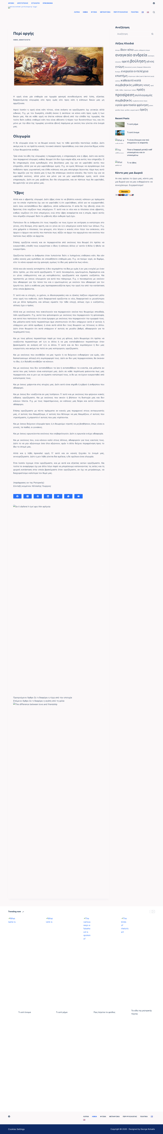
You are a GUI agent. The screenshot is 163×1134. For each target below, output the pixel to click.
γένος (150, 61)
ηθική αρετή (140, 76)
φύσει (151, 105)
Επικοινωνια (48, 3)
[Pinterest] (38, 496)
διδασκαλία (147, 67)
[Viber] (58, 496)
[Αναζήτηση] (154, 12)
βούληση (138, 61)
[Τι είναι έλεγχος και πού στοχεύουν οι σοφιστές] (120, 141)
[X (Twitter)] (27, 496)
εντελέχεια (141, 71)
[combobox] (132, 33)
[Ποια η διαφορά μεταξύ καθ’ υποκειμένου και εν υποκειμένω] (120, 150)
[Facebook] (154, 3)
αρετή (126, 61)
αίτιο (130, 49)
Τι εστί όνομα (133, 132)
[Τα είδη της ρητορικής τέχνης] (125, 1012)
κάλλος (117, 81)
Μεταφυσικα (105, 12)
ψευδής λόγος (119, 110)
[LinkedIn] (48, 496)
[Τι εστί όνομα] (120, 132)
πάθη (117, 90)
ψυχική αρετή (134, 110)
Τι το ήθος (131, 163)
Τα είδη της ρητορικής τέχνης (141, 1012)
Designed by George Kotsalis (142, 1129)
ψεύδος (127, 110)
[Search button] (152, 33)
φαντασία (129, 105)
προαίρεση (124, 95)
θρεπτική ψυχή (149, 76)
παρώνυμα (127, 90)
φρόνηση (143, 105)
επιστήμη (121, 75)
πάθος (121, 90)
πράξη (141, 89)
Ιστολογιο (35, 3)
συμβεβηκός (123, 100)
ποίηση (134, 90)
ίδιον (123, 49)
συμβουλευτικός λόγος (140, 101)
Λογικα (77, 12)
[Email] (78, 496)
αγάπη (136, 50)
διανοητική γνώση (131, 67)
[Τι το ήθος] (120, 163)
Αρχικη (11, 3)
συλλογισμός (143, 95)
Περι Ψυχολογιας (121, 12)
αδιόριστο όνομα (144, 50)
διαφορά (140, 67)
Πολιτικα (134, 12)
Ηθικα (85, 12)
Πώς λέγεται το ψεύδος (104, 1012)
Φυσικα (94, 12)
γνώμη (119, 66)
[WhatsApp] (68, 496)
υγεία (119, 105)
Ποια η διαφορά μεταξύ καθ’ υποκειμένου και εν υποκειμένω (139, 152)
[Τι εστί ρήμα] (120, 124)
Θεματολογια (24, 40)
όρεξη (144, 109)
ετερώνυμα (131, 76)
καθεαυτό (127, 80)
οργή (152, 85)
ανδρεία (140, 55)
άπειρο (117, 50)
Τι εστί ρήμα (132, 124)
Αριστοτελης (22, 3)
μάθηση (138, 85)
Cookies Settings (16, 1129)
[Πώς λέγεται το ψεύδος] (87, 1012)
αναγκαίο (123, 55)
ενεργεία (127, 71)
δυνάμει (117, 72)
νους (146, 85)
